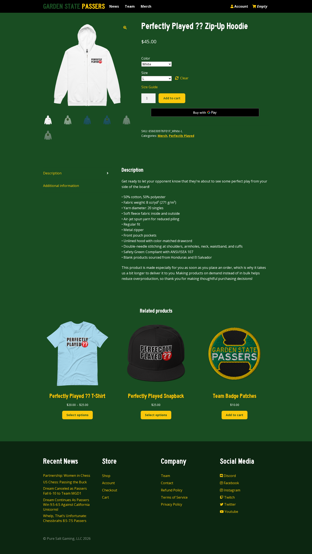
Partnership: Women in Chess (66, 475)
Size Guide (149, 87)
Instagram (231, 490)
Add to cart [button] (234, 415)
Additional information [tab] (61, 185)
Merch (146, 6)
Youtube (231, 511)
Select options (77, 415)
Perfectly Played (181, 136)
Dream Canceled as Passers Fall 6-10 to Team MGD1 (65, 491)
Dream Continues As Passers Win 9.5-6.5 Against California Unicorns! (66, 505)
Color (145, 58)
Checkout (109, 490)
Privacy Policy (171, 504)
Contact (167, 483)
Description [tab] (52, 173)
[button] (125, 27)
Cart (105, 497)
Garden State (74, 6)
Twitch (229, 497)
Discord (229, 475)
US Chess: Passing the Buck (65, 482)
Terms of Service (174, 497)
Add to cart (171, 98)
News (114, 6)
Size (144, 72)
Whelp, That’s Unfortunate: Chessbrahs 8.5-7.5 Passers (65, 518)
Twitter (229, 504)
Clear (184, 78)
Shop (106, 475)
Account (240, 6)
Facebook (231, 483)
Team (130, 6)
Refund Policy (171, 490)
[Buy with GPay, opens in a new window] (205, 112)
